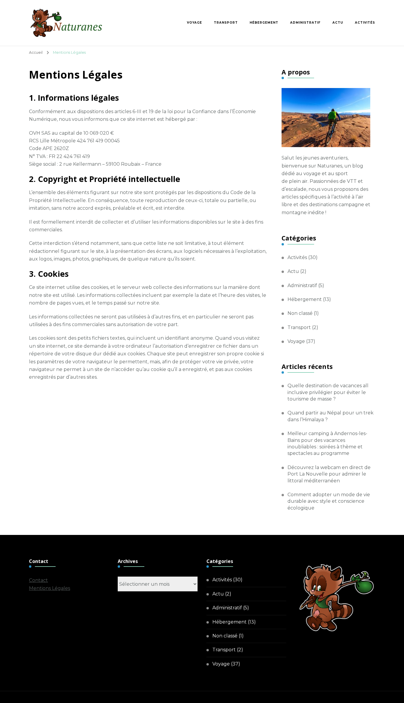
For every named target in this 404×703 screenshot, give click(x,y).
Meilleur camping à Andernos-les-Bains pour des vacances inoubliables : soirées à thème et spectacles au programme (327, 443)
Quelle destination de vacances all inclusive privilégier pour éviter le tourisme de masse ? (328, 392)
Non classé (300, 313)
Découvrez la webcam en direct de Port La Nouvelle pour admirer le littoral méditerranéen (329, 474)
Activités (365, 23)
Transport (226, 23)
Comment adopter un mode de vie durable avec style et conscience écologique (328, 501)
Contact (38, 580)
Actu (337, 23)
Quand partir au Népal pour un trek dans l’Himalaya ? (330, 416)
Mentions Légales (49, 588)
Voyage (194, 23)
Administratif (305, 23)
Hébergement (264, 23)
